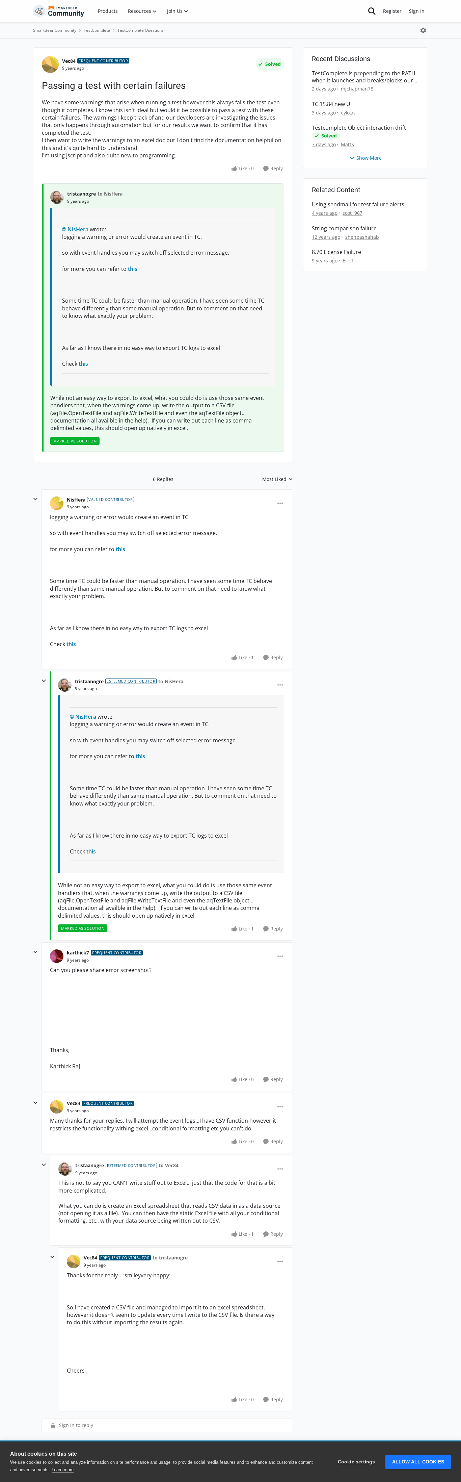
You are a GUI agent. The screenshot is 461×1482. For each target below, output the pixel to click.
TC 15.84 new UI (332, 104)
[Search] (372, 11)
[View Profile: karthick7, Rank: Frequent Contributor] (56, 956)
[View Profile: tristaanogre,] (57, 197)
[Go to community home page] (58, 11)
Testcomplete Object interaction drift (359, 127)
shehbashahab (362, 237)
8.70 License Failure (336, 252)
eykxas (348, 112)
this (132, 269)
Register (392, 11)
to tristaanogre (170, 1257)
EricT (348, 260)
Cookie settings (356, 1461)
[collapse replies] (35, 499)
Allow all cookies (418, 1461)
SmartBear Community (54, 30)
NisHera (77, 229)
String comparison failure (344, 228)
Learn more (63, 1469)
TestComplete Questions (140, 30)
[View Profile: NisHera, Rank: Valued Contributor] (56, 503)
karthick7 (78, 952)
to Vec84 (169, 1165)
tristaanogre (81, 193)
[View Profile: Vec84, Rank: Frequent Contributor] (50, 64)
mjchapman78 (357, 88)
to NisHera (110, 193)
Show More (369, 158)
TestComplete (97, 30)
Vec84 (69, 61)
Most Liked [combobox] (277, 479)
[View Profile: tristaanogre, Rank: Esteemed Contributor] (65, 685)
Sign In (417, 11)
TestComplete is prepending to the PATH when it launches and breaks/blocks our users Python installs (363, 77)
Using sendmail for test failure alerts (358, 204)
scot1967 (352, 213)
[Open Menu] (423, 30)
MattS (347, 144)
